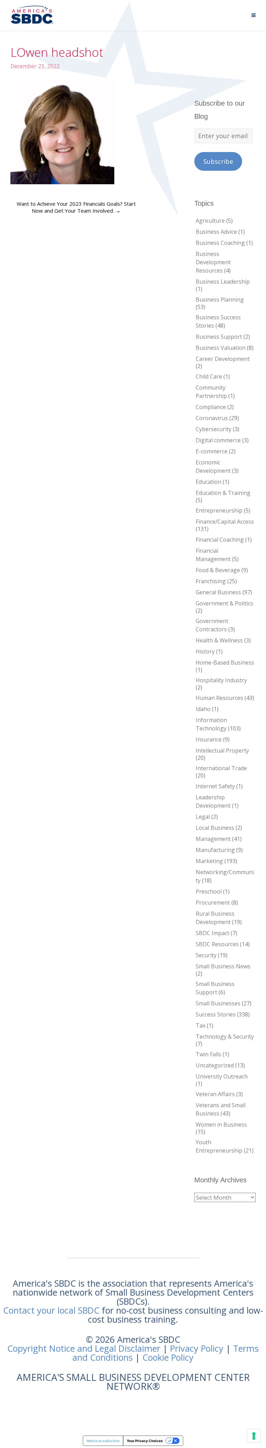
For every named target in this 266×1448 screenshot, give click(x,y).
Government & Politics (224, 603)
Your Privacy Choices (145, 1441)
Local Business (215, 828)
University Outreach (222, 1076)
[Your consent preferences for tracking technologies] (253, 1435)
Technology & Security (225, 1036)
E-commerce (212, 451)
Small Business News (223, 966)
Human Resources (219, 698)
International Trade (221, 768)
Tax (200, 1025)
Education (208, 482)
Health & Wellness (219, 640)
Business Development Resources (213, 262)
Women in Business (221, 1124)
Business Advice (216, 232)
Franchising (211, 581)
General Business (218, 592)
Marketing (209, 861)
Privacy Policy (196, 1348)
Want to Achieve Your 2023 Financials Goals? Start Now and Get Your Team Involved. (76, 207)
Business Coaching (220, 243)
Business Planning (220, 299)
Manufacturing (215, 850)
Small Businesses (218, 1003)
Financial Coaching (220, 539)
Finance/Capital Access (225, 521)
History (205, 651)
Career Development (223, 359)
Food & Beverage (218, 570)
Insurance (209, 739)
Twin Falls (208, 1054)
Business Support (219, 336)
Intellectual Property (222, 750)
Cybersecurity (213, 429)
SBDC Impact (212, 933)
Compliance (211, 407)
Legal (203, 816)
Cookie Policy (168, 1357)
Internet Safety (215, 786)
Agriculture (210, 220)
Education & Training (223, 493)
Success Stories (216, 1014)
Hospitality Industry (221, 680)
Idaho (203, 709)
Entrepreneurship (219, 510)
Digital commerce (218, 440)
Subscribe (218, 161)
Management (213, 839)
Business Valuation (221, 348)
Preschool (209, 891)
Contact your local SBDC (51, 1310)
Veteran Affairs (215, 1094)
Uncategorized (215, 1065)
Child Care (209, 376)
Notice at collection (103, 1441)
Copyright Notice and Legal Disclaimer (83, 1348)
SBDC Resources (217, 944)
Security (206, 955)
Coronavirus (212, 418)
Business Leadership (223, 281)
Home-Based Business (225, 662)
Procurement (213, 902)
